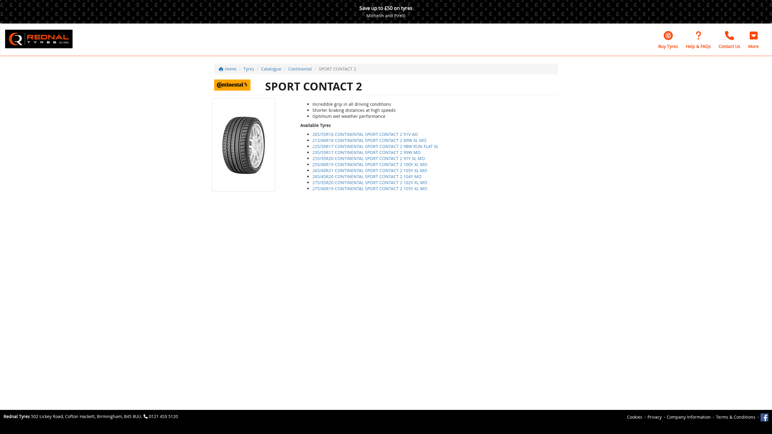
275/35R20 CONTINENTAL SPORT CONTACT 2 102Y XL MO (369, 182)
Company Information (689, 417)
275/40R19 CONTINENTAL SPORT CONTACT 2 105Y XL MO (369, 188)
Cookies (634, 417)
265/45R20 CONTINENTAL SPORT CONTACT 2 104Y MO (367, 176)
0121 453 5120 (163, 416)
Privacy (654, 417)
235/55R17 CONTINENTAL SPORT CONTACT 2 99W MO (366, 152)
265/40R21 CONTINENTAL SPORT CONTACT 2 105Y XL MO (369, 170)
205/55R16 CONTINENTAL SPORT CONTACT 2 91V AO (365, 134)
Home (229, 69)
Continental (300, 69)
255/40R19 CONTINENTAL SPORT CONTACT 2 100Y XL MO (369, 164)
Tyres (248, 69)
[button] (753, 39)
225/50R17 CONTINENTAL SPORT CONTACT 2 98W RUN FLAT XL (375, 146)
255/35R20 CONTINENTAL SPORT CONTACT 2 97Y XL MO (368, 158)
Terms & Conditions (735, 417)
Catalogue (271, 69)
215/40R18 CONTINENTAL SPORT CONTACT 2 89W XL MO (369, 140)
